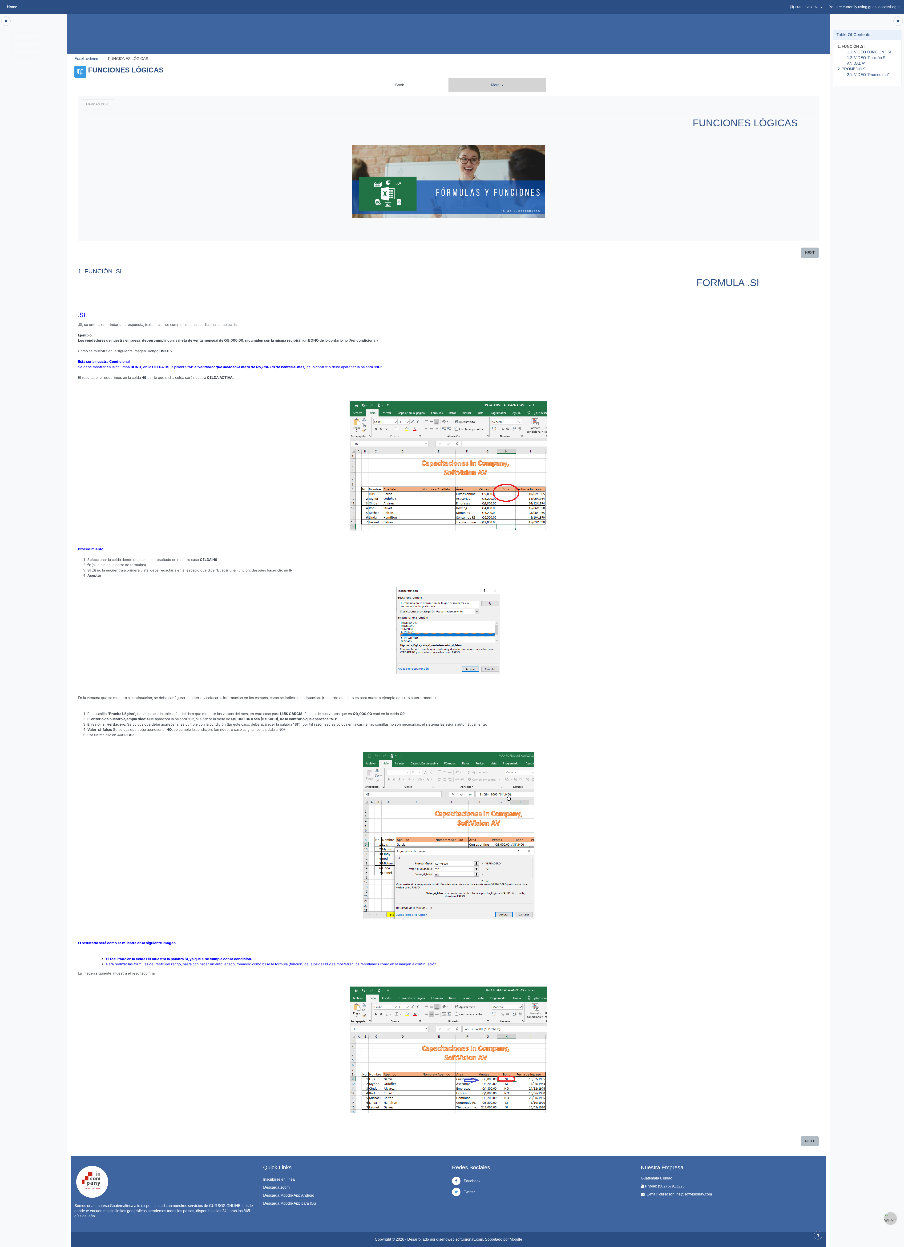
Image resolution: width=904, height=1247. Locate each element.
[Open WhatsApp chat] (890, 1218)
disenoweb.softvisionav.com (459, 1239)
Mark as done (98, 104)
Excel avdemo (86, 59)
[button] (806, 7)
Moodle (516, 1239)
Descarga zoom (276, 1187)
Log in (895, 7)
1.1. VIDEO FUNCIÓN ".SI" (869, 52)
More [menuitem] (495, 85)
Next (810, 253)
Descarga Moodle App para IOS (289, 1203)
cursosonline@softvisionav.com (685, 1194)
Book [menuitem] (399, 85)
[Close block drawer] (898, 21)
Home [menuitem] (12, 7)
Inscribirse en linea (279, 1179)
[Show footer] (818, 1235)
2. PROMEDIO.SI (851, 69)
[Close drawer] (6, 21)
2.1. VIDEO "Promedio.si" (868, 75)
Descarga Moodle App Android (288, 1195)
